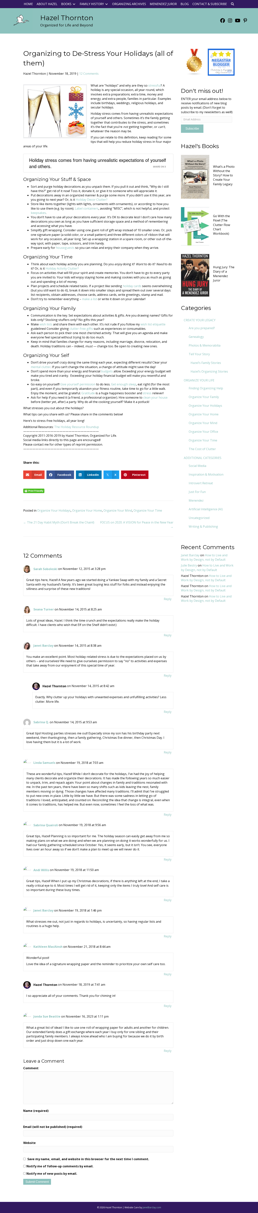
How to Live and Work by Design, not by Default (204, 557)
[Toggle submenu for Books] (74, 4)
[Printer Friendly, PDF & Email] (33, 490)
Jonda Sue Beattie (46, 1016)
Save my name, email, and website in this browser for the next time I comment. (88, 1159)
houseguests (65, 248)
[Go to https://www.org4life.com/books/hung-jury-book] (208, 275)
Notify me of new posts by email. (51, 1173)
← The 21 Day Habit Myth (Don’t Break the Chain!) (58, 522)
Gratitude (88, 393)
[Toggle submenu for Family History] (106, 4)
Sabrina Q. (41, 722)
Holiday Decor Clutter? (91, 200)
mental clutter (41, 367)
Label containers (86, 208)
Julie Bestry (189, 565)
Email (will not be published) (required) (52, 1127)
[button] (232, 4)
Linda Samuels (44, 763)
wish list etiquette (153, 324)
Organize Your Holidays (54, 510)
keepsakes (38, 213)
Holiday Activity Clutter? (62, 268)
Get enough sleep (123, 384)
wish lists (45, 324)
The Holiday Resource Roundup (76, 427)
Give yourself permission (77, 384)
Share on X (159, 166)
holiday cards (132, 286)
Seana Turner (43, 609)
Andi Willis (41, 870)
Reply (167, 599)
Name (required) (36, 1111)
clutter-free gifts (81, 329)
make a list (89, 299)
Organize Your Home (87, 510)
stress (147, 393)
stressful (154, 85)
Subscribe (192, 128)
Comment (31, 1068)
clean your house (155, 397)
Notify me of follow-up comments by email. (59, 1166)
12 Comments (89, 73)
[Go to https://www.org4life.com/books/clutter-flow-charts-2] (208, 225)
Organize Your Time (148, 510)
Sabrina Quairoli (45, 825)
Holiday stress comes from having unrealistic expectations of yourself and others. (97, 163)
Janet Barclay (43, 645)
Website (29, 1143)
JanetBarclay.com (152, 1207)
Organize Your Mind (118, 510)
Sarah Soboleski (45, 569)
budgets (106, 371)
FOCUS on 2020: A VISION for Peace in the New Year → (136, 524)
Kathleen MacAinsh (48, 947)
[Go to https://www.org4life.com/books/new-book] (208, 176)
